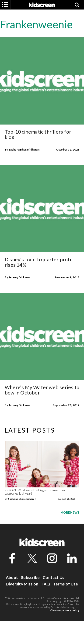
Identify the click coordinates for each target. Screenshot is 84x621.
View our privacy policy (64, 610)
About (12, 577)
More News (69, 512)
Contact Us (53, 577)
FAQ (46, 584)
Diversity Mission (22, 584)
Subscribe (30, 577)
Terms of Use (65, 584)
